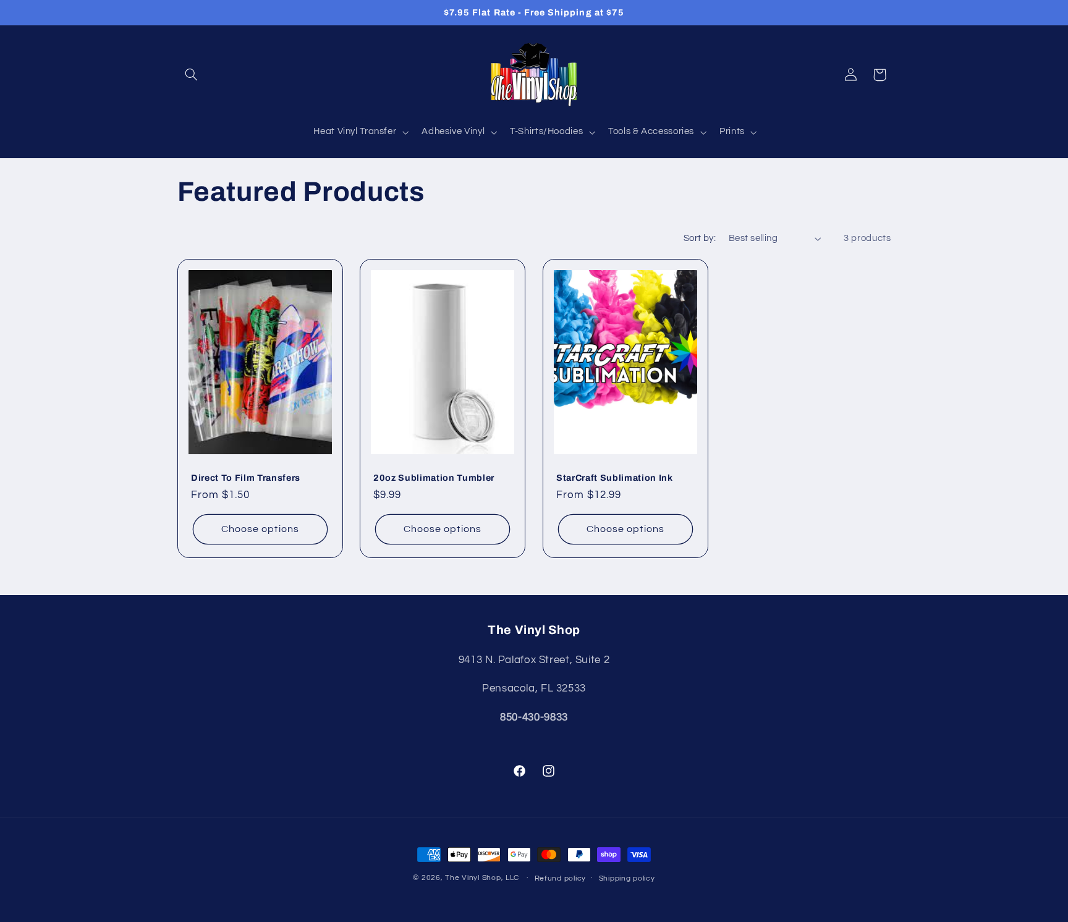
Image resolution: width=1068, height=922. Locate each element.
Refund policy (561, 878)
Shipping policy (627, 878)
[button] (191, 75)
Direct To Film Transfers (245, 478)
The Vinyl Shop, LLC (482, 877)
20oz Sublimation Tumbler (433, 478)
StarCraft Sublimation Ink (614, 478)
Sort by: (700, 238)
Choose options (260, 529)
